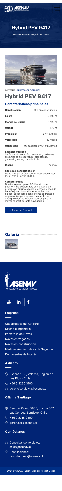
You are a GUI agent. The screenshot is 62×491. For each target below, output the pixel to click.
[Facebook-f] (28, 302)
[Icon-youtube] (9, 302)
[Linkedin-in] (19, 302)
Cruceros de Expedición (28, 90)
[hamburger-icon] (56, 9)
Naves (26, 34)
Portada (17, 34)
